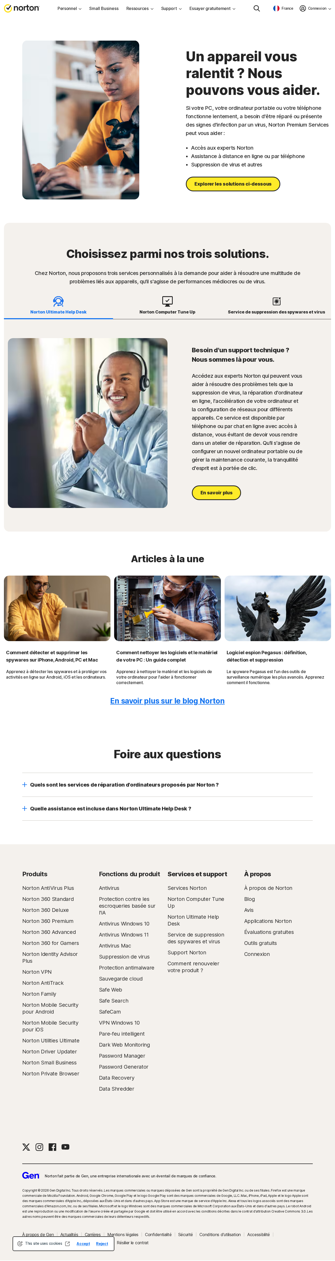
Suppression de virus (124, 957)
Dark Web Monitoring (124, 1045)
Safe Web (110, 990)
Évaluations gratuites (269, 932)
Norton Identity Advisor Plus (50, 957)
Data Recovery (117, 1078)
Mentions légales (122, 1234)
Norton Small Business (49, 1062)
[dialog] (63, 1243)
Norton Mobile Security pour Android (50, 1008)
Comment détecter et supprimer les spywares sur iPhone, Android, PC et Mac (52, 656)
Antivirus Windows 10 (124, 924)
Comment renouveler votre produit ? (193, 966)
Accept (83, 1243)
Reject (102, 1243)
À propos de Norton (268, 888)
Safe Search (114, 1001)
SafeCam (110, 1012)
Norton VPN (37, 972)
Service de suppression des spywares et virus (196, 938)
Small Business (103, 8)
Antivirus (109, 888)
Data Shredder (116, 1089)
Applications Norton (268, 921)
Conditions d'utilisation (220, 1234)
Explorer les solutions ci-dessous (233, 184)
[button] (167, 785)
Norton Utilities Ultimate (51, 1040)
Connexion (257, 954)
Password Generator (124, 1067)
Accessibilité (258, 1234)
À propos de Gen (38, 1234)
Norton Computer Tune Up (196, 902)
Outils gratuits (260, 943)
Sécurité (185, 1234)
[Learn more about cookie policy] (67, 1244)
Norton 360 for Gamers (50, 943)
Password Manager (122, 1056)
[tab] (58, 305)
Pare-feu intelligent (122, 1034)
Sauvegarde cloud (121, 979)
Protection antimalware (126, 968)
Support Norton (187, 952)
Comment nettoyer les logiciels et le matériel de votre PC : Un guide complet (166, 656)
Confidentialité (158, 1234)
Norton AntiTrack (42, 983)
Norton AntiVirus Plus (48, 888)
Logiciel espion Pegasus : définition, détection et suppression (267, 656)
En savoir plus (216, 492)
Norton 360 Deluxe (45, 910)
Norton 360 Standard (48, 899)
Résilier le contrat (132, 1243)
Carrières (93, 1234)
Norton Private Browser (50, 1073)
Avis (249, 910)
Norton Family (39, 994)
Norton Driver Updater (49, 1051)
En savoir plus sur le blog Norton (167, 700)
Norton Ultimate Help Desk (193, 920)
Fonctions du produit (129, 874)
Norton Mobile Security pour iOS (50, 1026)
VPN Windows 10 (119, 1023)
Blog (249, 899)
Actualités (69, 1234)
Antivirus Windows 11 (124, 935)
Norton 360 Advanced (49, 932)
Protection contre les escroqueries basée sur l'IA (127, 906)
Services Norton (187, 888)
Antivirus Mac (115, 946)
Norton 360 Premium (48, 921)
